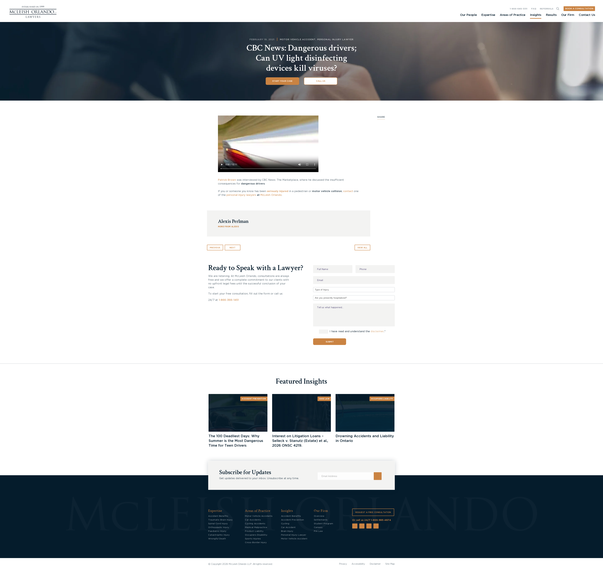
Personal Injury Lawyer (335, 40)
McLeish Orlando (271, 195)
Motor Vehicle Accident (298, 40)
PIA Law (318, 531)
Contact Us (587, 15)
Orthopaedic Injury (218, 527)
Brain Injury (287, 531)
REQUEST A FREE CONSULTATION (373, 512)
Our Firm (567, 15)
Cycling (285, 524)
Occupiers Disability (256, 535)
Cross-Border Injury (256, 543)
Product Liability (254, 531)
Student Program (323, 524)
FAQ (533, 9)
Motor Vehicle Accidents (258, 516)
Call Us (320, 81)
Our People (468, 15)
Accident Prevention (254, 399)
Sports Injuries (253, 539)
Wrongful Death (217, 539)
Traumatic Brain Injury (220, 520)
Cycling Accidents (255, 524)
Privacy (343, 564)
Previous (215, 248)
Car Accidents (253, 520)
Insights (535, 15)
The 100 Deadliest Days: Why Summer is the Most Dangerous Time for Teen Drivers (236, 440)
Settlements (321, 520)
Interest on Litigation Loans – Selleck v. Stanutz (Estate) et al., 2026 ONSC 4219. (300, 440)
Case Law (324, 399)
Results (551, 15)
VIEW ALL (362, 248)
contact (348, 191)
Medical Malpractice (256, 527)
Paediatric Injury (217, 531)
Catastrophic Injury (219, 535)
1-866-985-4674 (381, 520)
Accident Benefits (218, 516)
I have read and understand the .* (357, 331)
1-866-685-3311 (518, 9)
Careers (318, 527)
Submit (330, 342)
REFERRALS (546, 9)
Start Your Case (282, 81)
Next (232, 248)
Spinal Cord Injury (218, 524)
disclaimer (377, 331)
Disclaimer (375, 564)
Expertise (488, 15)
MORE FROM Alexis (228, 227)
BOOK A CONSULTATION (579, 9)
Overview (319, 516)
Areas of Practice (512, 15)
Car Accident (288, 527)
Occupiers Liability (382, 399)
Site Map (390, 564)
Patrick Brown (227, 180)
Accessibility (358, 564)
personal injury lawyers (241, 195)
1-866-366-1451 (229, 300)
